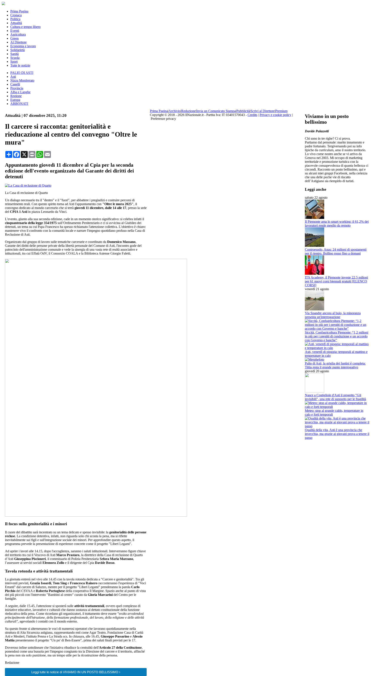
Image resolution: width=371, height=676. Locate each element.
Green (14, 38)
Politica (15, 19)
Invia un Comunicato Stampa (216, 111)
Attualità (16, 23)
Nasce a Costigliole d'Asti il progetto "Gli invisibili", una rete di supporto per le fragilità (335, 397)
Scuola (15, 58)
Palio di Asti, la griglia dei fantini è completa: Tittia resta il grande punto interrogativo (335, 365)
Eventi (14, 30)
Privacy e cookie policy (275, 115)
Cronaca (16, 15)
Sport (14, 61)
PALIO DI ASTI (21, 73)
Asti (13, 76)
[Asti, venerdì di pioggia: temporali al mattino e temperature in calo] (337, 348)
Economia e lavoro (23, 46)
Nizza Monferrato (22, 80)
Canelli (15, 84)
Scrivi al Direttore (263, 111)
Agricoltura (18, 34)
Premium (281, 111)
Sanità (14, 54)
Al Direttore (18, 42)
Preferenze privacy (163, 119)
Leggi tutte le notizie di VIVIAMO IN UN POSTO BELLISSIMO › (75, 672)
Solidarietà (17, 50)
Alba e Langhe (20, 92)
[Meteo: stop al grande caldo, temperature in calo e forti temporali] (337, 407)
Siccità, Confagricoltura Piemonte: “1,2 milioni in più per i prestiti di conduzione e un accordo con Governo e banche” (336, 336)
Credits (252, 115)
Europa (15, 100)
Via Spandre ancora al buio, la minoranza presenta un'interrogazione (333, 315)
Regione (16, 96)
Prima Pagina (19, 11)
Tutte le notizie (20, 65)
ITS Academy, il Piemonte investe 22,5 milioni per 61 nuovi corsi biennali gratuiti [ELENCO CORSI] (336, 281)
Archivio (175, 111)
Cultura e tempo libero (25, 27)
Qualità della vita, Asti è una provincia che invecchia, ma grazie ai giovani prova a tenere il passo (337, 433)
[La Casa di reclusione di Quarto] (28, 185)
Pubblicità (243, 111)
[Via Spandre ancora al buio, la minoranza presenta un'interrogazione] (314, 309)
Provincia (16, 88)
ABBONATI (19, 103)
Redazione (188, 111)
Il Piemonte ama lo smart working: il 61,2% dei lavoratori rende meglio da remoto (337, 223)
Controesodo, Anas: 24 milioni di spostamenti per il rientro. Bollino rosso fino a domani (335, 251)
